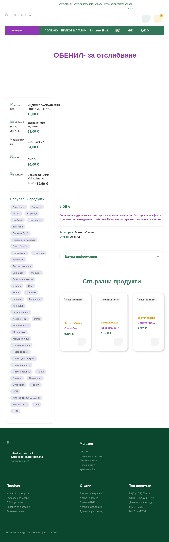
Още (82, 342)
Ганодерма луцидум (24, 239)
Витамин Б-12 (99, 30)
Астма (16, 213)
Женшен (35, 272)
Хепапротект (20, 404)
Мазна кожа (19, 332)
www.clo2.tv (65, 3)
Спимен (17, 378)
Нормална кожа (21, 345)
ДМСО (145, 30)
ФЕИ (15, 391)
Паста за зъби (20, 351)
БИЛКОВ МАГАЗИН (73, 30)
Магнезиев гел (21, 325)
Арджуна (36, 206)
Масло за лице (21, 338)
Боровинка (35, 220)
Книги (16, 292)
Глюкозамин (19, 252)
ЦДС (118, 30)
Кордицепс (35, 299)
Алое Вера (18, 206)
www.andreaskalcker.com (88, 3)
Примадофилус (21, 365)
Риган (41, 371)
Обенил (75, 237)
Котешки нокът (21, 312)
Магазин (86, 443)
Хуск (36, 404)
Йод (30, 285)
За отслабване (84, 232)
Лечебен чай (20, 318)
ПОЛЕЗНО (51, 30)
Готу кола (39, 252)
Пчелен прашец (21, 371)
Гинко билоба (20, 246)
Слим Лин (70, 328)
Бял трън (18, 226)
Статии (85, 485)
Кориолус (18, 305)
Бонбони (17, 220)
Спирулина (35, 378)
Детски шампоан (22, 266)
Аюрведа (32, 213)
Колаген (17, 299)
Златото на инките (23, 279)
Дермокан (18, 259)
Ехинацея (18, 272)
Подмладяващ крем (23, 358)
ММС (131, 30)
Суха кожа (18, 384)
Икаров (17, 285)
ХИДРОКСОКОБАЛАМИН (26, 397)
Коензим (31, 292)
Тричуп (35, 384)
